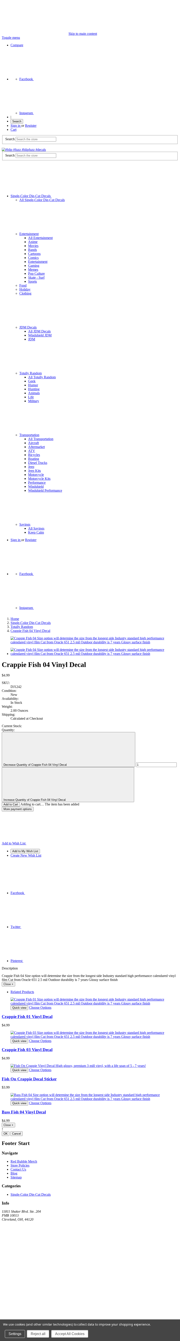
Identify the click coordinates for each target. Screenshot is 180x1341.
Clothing (25, 293)
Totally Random (30, 373)
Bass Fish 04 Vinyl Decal (24, 1112)
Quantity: (8, 730)
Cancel (16, 1133)
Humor (33, 385)
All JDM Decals (39, 331)
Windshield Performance (45, 490)
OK (6, 1133)
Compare (17, 45)
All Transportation (40, 439)
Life (31, 397)
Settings (15, 1334)
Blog (14, 1173)
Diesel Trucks (37, 463)
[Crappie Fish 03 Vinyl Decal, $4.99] (90, 1035)
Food (23, 285)
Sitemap (16, 1177)
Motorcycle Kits (39, 478)
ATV (31, 451)
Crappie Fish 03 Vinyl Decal (27, 1049)
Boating (33, 459)
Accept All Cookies (70, 1334)
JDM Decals (28, 327)
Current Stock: (12, 726)
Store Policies (20, 1165)
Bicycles (34, 455)
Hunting (34, 389)
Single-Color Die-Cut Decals (31, 196)
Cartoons (34, 254)
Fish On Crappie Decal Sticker (29, 1079)
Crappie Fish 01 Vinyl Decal (27, 1016)
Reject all (38, 1334)
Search (16, 121)
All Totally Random (42, 377)
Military (33, 401)
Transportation (29, 435)
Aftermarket (36, 447)
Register (30, 125)
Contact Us (18, 1169)
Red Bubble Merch (24, 1161)
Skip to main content (82, 33)
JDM (31, 339)
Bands (32, 250)
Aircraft (33, 443)
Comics (33, 258)
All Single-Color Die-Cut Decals (42, 200)
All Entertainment (40, 238)
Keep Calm (36, 532)
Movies (33, 246)
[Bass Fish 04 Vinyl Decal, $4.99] (90, 1097)
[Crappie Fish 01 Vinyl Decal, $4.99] (90, 1001)
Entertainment (29, 234)
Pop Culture (36, 273)
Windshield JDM (40, 335)
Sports (32, 281)
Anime (33, 242)
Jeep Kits (34, 471)
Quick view (19, 1007)
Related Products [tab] (22, 992)
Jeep (31, 467)
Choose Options (40, 1007)
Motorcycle (36, 474)
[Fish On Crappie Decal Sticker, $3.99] (90, 1066)
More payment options (18, 809)
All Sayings (36, 528)
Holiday (25, 289)
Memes (33, 269)
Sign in (16, 125)
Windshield (36, 486)
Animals (34, 393)
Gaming (33, 265)
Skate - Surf (36, 277)
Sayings (24, 524)
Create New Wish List (26, 855)
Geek (32, 381)
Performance (37, 482)
